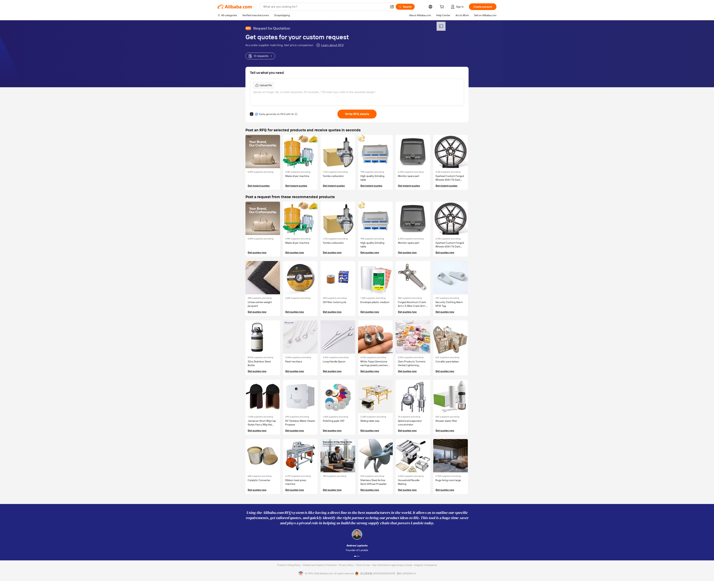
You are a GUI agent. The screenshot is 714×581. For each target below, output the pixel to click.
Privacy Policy (346, 565)
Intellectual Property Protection (320, 565)
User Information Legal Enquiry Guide (392, 565)
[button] (392, 6)
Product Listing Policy (289, 565)
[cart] (442, 7)
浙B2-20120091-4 (406, 573)
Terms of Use (363, 565)
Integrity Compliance (425, 565)
